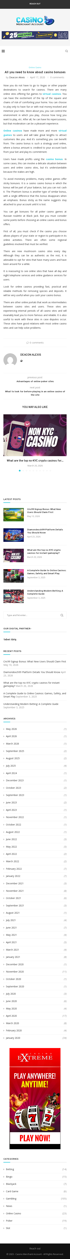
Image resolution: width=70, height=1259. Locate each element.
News (36, 1206)
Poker (36, 1220)
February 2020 (14, 1030)
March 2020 (12, 1023)
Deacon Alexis (17, 77)
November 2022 (15, 817)
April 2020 (11, 1015)
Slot (36, 1228)
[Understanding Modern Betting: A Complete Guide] (13, 596)
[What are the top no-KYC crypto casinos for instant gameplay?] (35, 435)
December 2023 (15, 780)
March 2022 (12, 861)
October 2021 (13, 898)
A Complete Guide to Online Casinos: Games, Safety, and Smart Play (46, 572)
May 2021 (11, 934)
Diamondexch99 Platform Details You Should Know (45, 531)
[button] (6, 443)
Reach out (35, 4)
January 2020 (13, 1037)
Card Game (36, 1191)
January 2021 (13, 956)
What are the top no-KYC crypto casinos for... (35, 461)
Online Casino (36, 1213)
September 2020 (15, 986)
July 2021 (11, 920)
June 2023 (11, 802)
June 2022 (11, 839)
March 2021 (12, 949)
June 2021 (11, 927)
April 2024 (11, 773)
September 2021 (15, 905)
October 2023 (13, 787)
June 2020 (11, 1001)
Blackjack (36, 1183)
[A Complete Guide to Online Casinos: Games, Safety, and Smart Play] (13, 576)
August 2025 (13, 758)
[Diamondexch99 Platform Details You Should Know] (13, 535)
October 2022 (13, 824)
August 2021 (13, 912)
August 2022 (13, 832)
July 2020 (11, 993)
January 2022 (13, 876)
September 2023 (15, 795)
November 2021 (15, 890)
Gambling (36, 1198)
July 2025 (11, 765)
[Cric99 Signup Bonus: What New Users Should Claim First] (13, 514)
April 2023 (11, 809)
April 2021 (11, 942)
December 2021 (15, 883)
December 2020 (15, 964)
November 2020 (15, 971)
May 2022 (11, 846)
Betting (36, 1169)
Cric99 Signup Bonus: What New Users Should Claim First (44, 511)
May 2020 (11, 1008)
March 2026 (12, 743)
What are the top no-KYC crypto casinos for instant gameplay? (44, 552)
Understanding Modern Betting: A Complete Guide (45, 592)
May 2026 (11, 729)
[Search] (66, 51)
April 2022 (11, 853)
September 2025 (15, 751)
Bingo (36, 1176)
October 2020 (13, 979)
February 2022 (14, 868)
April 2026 (11, 736)
